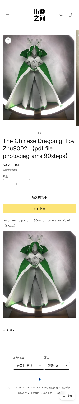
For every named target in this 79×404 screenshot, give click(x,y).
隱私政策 (22, 393)
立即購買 (39, 208)
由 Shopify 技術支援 (47, 387)
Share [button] (11, 329)
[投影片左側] (31, 133)
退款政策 (66, 387)
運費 (15, 170)
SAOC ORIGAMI (27, 387)
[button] (7, 14)
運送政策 (47, 393)
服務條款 (35, 393)
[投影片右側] (48, 133)
